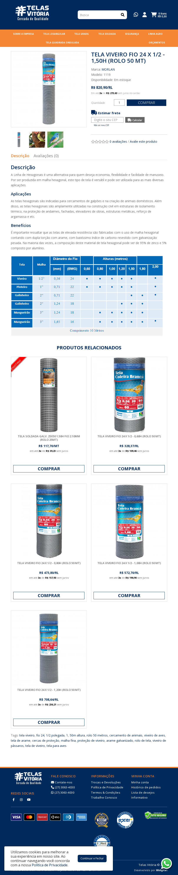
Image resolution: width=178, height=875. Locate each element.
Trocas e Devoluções (106, 782)
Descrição (20, 155)
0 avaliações (118, 141)
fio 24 (40, 735)
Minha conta (140, 782)
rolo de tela (143, 740)
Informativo (139, 797)
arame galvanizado (119, 740)
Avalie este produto (143, 141)
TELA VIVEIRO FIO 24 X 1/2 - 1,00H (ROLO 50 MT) (129, 563)
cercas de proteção (45, 740)
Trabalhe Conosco (104, 797)
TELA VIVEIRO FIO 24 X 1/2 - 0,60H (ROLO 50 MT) (129, 436)
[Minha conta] (144, 14)
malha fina (68, 740)
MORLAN (108, 69)
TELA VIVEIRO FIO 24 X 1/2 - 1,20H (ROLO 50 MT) (49, 690)
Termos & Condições (105, 792)
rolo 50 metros (97, 735)
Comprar (146, 102)
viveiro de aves (154, 735)
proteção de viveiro (91, 740)
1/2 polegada (55, 735)
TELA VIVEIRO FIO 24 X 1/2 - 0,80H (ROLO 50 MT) (49, 563)
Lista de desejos (143, 792)
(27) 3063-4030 (64, 787)
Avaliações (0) (46, 155)
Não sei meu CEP (101, 125)
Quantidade (98, 103)
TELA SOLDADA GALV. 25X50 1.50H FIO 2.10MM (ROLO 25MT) (49, 438)
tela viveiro (27, 735)
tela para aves (56, 746)
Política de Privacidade (107, 787)
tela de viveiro (35, 746)
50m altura (77, 735)
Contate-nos (63, 782)
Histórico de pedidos (146, 787)
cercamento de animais (125, 735)
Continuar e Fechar (92, 858)
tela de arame (20, 740)
